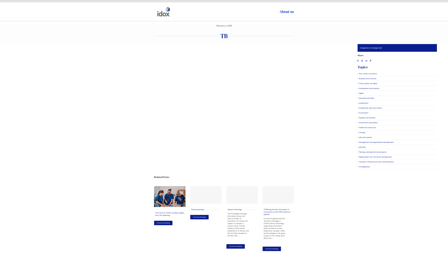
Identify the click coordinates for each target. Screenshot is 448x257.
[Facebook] (358, 60)
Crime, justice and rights (368, 83)
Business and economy (367, 79)
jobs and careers (365, 137)
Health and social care (367, 127)
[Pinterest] (370, 60)
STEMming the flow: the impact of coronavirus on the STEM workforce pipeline (277, 211)
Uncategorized (376, 48)
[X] (362, 60)
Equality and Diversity (367, 118)
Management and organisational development (376, 142)
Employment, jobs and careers (370, 108)
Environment (363, 113)
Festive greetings (197, 209)
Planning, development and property (373, 152)
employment (363, 103)
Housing (362, 132)
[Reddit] (366, 60)
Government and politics (368, 123)
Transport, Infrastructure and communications (376, 162)
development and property (369, 88)
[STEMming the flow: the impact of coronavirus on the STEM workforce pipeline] (278, 195)
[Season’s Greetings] (242, 195)
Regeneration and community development (375, 157)
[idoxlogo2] (163, 7)
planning (362, 147)
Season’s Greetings (235, 209)
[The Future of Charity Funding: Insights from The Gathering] (170, 196)
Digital (361, 93)
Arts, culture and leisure (368, 74)
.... (238, 236)
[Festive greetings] (206, 195)
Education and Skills (366, 98)
